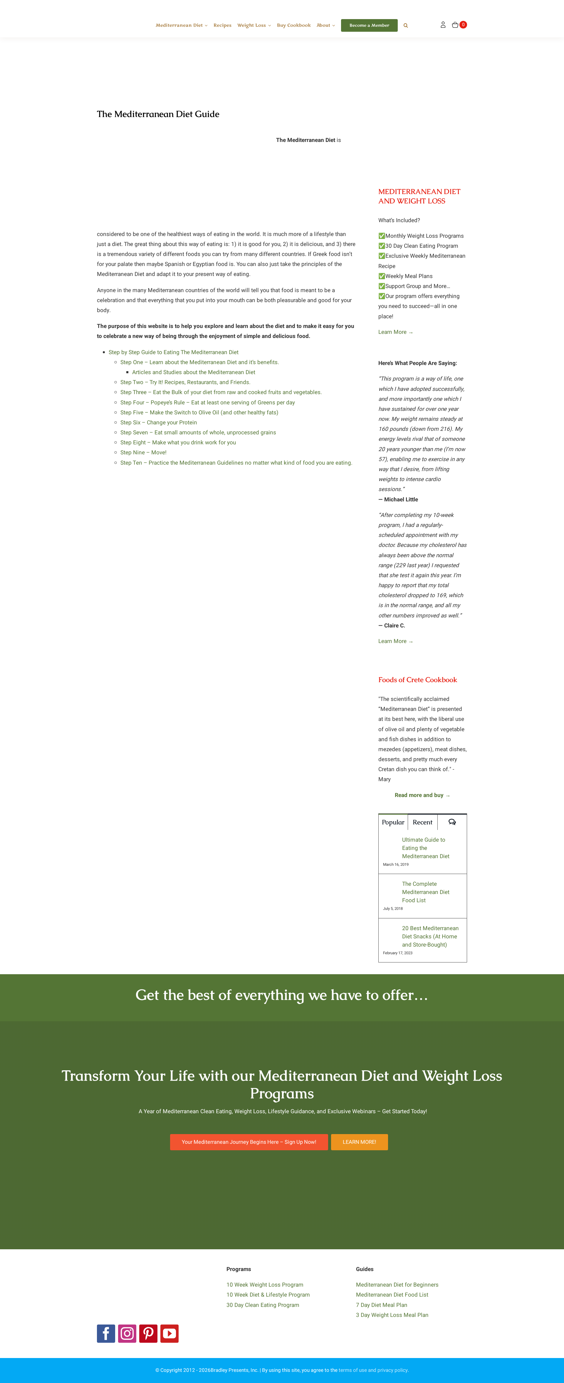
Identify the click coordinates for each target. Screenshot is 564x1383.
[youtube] (169, 1334)
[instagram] (127, 1334)
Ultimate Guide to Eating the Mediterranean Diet (425, 848)
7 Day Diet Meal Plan (381, 1305)
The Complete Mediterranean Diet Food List (425, 892)
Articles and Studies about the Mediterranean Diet (193, 372)
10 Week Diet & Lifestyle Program (268, 1295)
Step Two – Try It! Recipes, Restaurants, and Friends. (185, 382)
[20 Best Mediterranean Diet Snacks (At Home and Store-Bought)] (390, 929)
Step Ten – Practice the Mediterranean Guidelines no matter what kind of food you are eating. (236, 463)
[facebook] (106, 1334)
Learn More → (396, 332)
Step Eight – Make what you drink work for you (178, 442)
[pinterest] (148, 1334)
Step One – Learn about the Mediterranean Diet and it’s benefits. (199, 362)
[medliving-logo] (117, 5)
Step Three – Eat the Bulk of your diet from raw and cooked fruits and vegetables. (221, 392)
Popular (393, 822)
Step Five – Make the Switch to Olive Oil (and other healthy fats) (199, 412)
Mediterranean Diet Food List (392, 1295)
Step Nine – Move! (143, 452)
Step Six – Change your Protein (158, 422)
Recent (422, 822)
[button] (406, 25)
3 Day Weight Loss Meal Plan (392, 1315)
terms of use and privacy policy (373, 1370)
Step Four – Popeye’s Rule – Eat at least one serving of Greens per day (207, 403)
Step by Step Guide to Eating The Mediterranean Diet (174, 352)
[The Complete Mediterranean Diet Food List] (390, 885)
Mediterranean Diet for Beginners (397, 1285)
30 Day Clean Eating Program (262, 1305)
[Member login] (443, 24)
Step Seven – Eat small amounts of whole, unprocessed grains (198, 432)
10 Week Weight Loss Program (264, 1285)
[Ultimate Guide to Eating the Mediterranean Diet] (390, 841)
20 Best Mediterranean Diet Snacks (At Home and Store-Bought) (430, 936)
